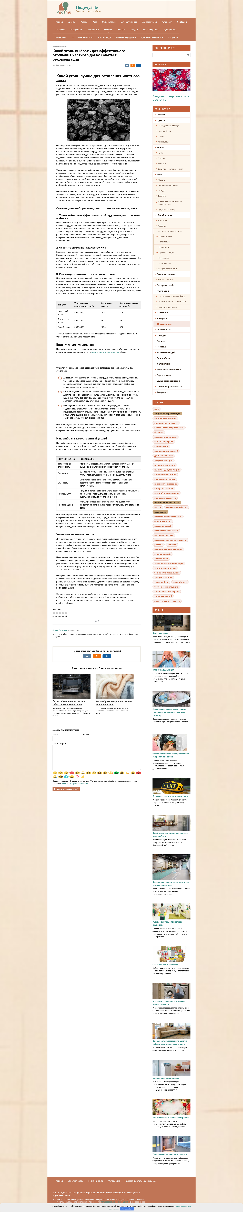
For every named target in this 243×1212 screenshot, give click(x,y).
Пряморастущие (166, 252)
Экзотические (164, 263)
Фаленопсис (60, 37)
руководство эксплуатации (168, 549)
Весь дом (162, 163)
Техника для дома (166, 279)
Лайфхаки (182, 22)
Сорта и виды (104, 37)
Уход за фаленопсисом (82, 37)
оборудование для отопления (105, 352)
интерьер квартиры (164, 465)
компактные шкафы (164, 479)
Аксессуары (163, 141)
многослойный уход (176, 507)
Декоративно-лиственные (170, 231)
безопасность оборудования (169, 427)
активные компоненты (166, 423)
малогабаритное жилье (166, 493)
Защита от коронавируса (167, 413)
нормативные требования (168, 516)
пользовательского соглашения (114, 1202)
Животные (163, 220)
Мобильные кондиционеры (166, 1078)
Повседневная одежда (168, 125)
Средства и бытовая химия (170, 169)
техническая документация (168, 563)
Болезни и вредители (126, 37)
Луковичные (93, 29)
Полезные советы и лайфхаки (172, 301)
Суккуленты (163, 258)
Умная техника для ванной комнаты (170, 1154)
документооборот (163, 460)
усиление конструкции (166, 587)
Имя (55, 734)
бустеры (158, 432)
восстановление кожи (165, 437)
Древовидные (165, 236)
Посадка (134, 29)
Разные (121, 29)
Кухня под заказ (160, 633)
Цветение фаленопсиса (152, 37)
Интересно (60, 29)
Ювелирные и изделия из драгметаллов (170, 203)
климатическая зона (165, 474)
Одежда (71, 22)
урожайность (180, 582)
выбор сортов (161, 446)
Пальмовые (164, 241)
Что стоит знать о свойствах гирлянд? (171, 1117)
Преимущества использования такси (170, 796)
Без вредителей (149, 22)
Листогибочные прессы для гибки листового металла (69, 702)
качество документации (167, 469)
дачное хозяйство (163, 455)
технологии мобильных (166, 572)
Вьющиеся (164, 247)
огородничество (162, 521)
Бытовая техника (129, 22)
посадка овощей (162, 526)
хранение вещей (163, 596)
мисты (157, 507)
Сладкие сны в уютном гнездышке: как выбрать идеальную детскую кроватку (170, 712)
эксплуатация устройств (167, 601)
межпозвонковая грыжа (166, 502)
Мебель (161, 180)
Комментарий (59, 743)
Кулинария (167, 22)
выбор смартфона (163, 441)
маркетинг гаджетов (165, 498)
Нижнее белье (164, 131)
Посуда (161, 190)
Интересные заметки (165, 418)
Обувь (161, 136)
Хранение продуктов (167, 307)
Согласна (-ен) (127, 1209)
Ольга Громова (60, 630)
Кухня (160, 152)
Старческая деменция (163, 670)
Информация (76, 29)
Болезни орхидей (151, 29)
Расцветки (173, 37)
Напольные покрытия (168, 185)
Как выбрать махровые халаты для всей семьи (114, 702)
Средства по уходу (166, 209)
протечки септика (163, 535)
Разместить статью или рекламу (140, 1181)
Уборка (83, 22)
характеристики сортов (166, 591)
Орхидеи (108, 29)
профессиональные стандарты (170, 540)
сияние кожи (161, 558)
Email (86, 734)
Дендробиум (170, 29)
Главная (59, 22)
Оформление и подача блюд (171, 296)
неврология (160, 512)
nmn (156, 409)
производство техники (166, 530)
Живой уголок (109, 22)
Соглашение (114, 1181)
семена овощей (162, 554)
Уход (95, 22)
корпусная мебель (164, 488)
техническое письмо (165, 568)
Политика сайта (95, 1181)
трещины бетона (163, 577)
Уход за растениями (167, 268)
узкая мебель (161, 582)
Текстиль (162, 196)
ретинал (171, 544)
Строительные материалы (165, 964)
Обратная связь (75, 1181)
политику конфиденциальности (75, 784)
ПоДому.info (87, 7)
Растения (162, 226)
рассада (158, 544)
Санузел (161, 158)
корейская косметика (165, 483)
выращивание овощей (166, 451)
